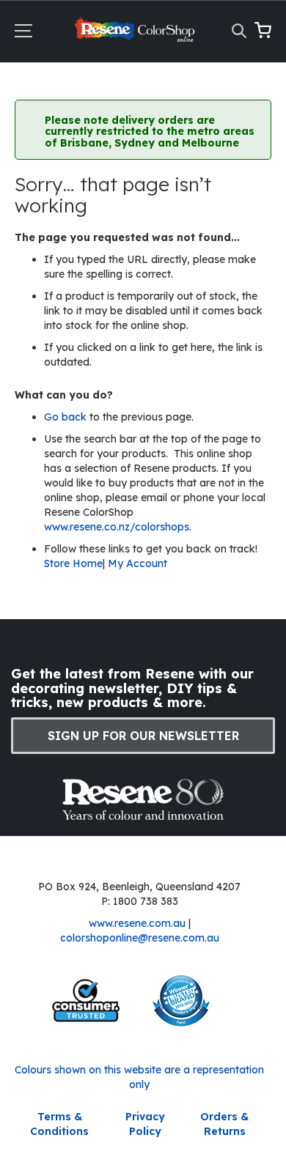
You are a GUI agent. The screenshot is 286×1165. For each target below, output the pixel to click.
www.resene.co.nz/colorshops (116, 526)
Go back (66, 417)
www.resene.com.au (137, 923)
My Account (137, 563)
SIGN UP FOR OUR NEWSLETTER (143, 735)
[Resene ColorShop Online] (136, 33)
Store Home (73, 563)
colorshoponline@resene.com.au (139, 937)
